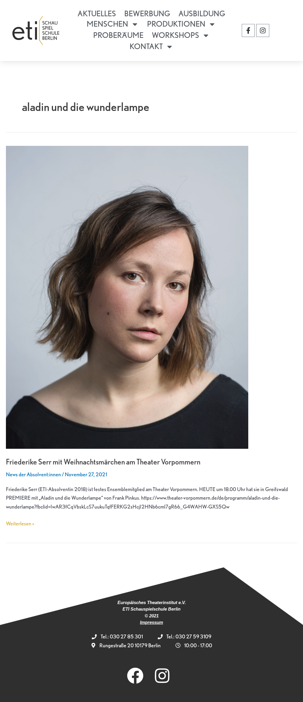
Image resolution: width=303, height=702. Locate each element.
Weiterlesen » (20, 523)
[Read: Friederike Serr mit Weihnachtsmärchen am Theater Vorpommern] (127, 296)
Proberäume (118, 35)
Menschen (107, 23)
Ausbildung (201, 13)
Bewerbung (147, 13)
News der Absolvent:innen (33, 474)
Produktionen (176, 23)
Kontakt (146, 46)
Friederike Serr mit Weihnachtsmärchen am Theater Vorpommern (103, 461)
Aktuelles (97, 13)
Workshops (175, 35)
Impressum (151, 622)
